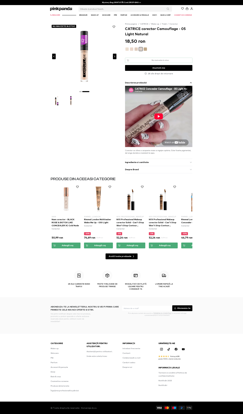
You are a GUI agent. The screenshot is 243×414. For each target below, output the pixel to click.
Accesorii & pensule (59, 367)
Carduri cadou (129, 363)
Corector (173, 24)
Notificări (162, 385)
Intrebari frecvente (131, 348)
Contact (126, 353)
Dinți (53, 372)
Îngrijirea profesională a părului (65, 391)
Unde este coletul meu (97, 356)
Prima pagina (132, 24)
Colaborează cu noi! (131, 358)
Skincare (55, 353)
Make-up (155, 24)
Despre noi (127, 367)
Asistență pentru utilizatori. (99, 352)
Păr (52, 358)
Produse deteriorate (60, 386)
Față (164, 24)
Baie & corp (56, 377)
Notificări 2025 (165, 381)
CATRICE (144, 24)
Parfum (54, 363)
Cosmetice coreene (59, 381)
